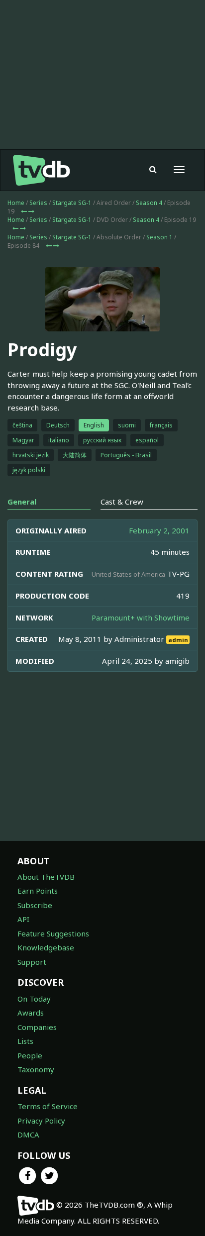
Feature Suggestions (53, 933)
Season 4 (149, 203)
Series (38, 203)
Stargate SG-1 (72, 203)
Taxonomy (35, 1069)
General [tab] (21, 502)
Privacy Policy (41, 1121)
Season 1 (159, 237)
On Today (34, 999)
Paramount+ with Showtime (141, 617)
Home (15, 203)
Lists (25, 1041)
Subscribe (34, 905)
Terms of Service (47, 1106)
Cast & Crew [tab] (122, 502)
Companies (37, 1027)
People (29, 1055)
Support (31, 962)
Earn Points (37, 891)
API (23, 919)
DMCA (28, 1134)
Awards (30, 1013)
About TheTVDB (46, 877)
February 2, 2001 (159, 530)
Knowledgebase (45, 947)
